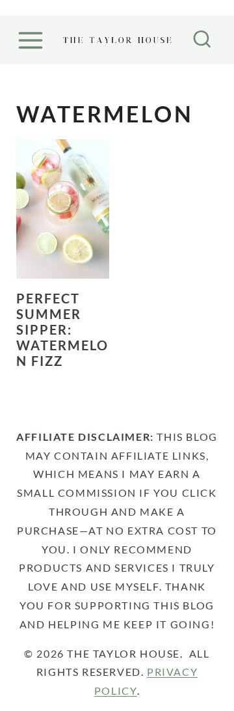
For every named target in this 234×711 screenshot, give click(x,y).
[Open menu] (32, 40)
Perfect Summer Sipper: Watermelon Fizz (62, 329)
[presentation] (62, 209)
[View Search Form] (202, 40)
